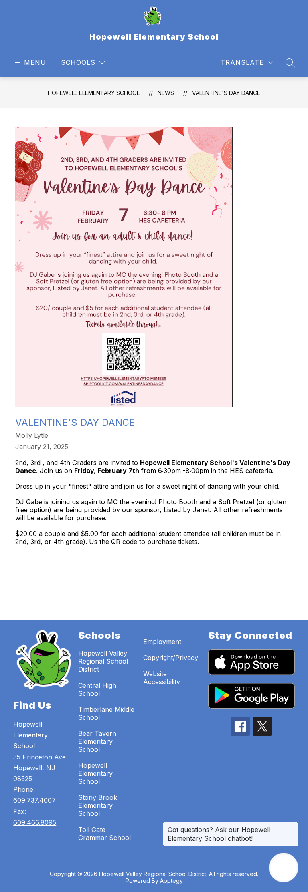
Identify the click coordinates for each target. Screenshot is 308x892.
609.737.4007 (34, 800)
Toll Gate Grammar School (104, 834)
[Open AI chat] (283, 867)
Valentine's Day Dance (226, 92)
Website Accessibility (161, 678)
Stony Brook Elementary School (97, 805)
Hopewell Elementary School (94, 92)
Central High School (97, 689)
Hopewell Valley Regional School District (103, 661)
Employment (162, 642)
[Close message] (292, 825)
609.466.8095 (34, 822)
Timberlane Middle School (106, 713)
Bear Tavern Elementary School (97, 741)
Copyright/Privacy (170, 658)
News (166, 92)
